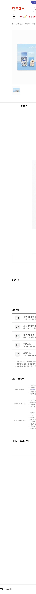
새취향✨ (23, 16)
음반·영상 (32, 16)
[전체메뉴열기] (14, 16)
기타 (34, 24)
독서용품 (18, 24)
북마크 (27, 24)
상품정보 (24, 106)
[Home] (13, 24)
